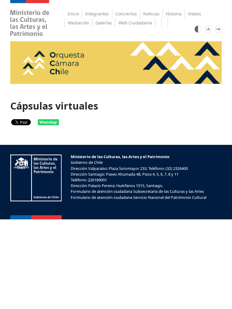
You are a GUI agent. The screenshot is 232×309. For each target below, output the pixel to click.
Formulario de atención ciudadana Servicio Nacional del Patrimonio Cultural (138, 197)
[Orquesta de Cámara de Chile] (116, 62)
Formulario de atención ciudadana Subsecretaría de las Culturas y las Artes (137, 191)
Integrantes (97, 14)
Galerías (103, 23)
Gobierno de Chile (87, 162)
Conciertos (126, 14)
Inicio (73, 14)
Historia (174, 14)
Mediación (78, 23)
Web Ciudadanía (135, 23)
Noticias (151, 14)
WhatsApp (48, 122)
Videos (194, 14)
